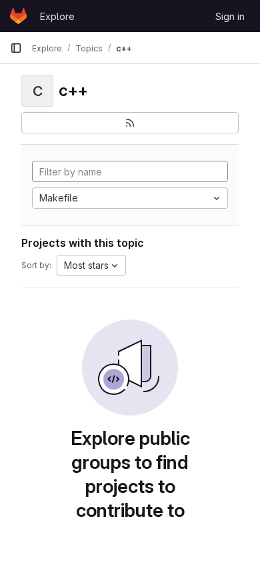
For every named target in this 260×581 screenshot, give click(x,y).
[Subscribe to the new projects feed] (130, 122)
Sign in (230, 16)
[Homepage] (18, 16)
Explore (57, 16)
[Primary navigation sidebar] (16, 48)
